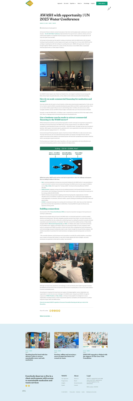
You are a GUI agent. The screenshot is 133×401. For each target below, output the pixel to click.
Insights (93, 3)
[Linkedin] (53, 311)
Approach (60, 3)
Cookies (83, 392)
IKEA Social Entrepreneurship (55, 223)
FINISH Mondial (45, 189)
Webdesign (88, 392)
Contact (76, 385)
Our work (66, 3)
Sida (42, 182)
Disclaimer (78, 392)
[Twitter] (57, 311)
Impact (63, 385)
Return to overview (45, 316)
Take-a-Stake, (59, 295)
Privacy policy (72, 392)
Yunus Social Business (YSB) (57, 211)
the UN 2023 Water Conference (52, 33)
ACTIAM (43, 202)
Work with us (102, 3)
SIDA (66, 223)
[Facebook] (50, 311)
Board (75, 380)
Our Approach (65, 378)
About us (76, 378)
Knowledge (86, 3)
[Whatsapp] (55, 311)
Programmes (65, 380)
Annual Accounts (78, 383)
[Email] (59, 311)
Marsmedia (94, 392)
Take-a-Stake (48, 186)
